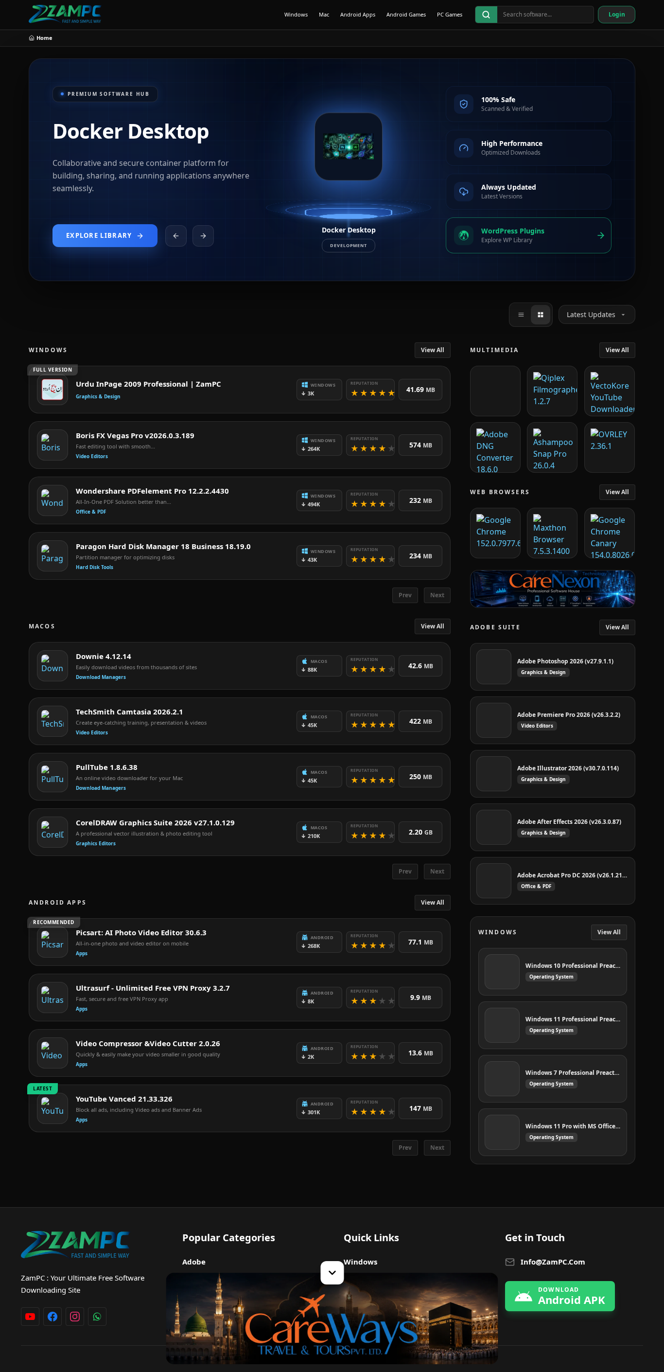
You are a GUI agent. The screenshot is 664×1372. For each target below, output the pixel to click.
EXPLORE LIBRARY (99, 235)
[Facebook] (52, 1316)
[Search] (486, 14)
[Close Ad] (332, 1272)
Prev (405, 595)
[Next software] (203, 236)
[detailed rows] (540, 314)
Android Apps (357, 14)
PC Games (449, 14)
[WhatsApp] (97, 1316)
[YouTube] (30, 1316)
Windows (296, 14)
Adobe (194, 1261)
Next (437, 595)
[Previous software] (176, 236)
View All (432, 350)
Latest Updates (591, 314)
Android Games (406, 14)
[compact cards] (521, 314)
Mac (324, 14)
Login (617, 14)
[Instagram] (75, 1316)
